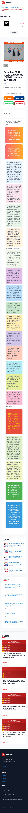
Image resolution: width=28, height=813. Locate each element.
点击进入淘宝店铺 (14, 139)
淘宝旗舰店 (9, 98)
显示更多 (14, 32)
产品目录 (4, 776)
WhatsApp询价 (9, 103)
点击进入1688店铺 (14, 155)
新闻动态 (4, 778)
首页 (3, 7)
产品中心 (7, 7)
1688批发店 (20, 98)
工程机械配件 (13, 7)
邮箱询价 (20, 103)
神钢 (18, 7)
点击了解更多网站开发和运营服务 (14, 522)
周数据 (4, 766)
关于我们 (4, 781)
